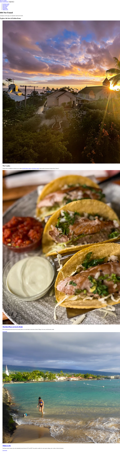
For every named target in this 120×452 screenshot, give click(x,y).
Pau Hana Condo (5, 3)
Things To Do (5, 9)
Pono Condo (5, 6)
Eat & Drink (4, 8)
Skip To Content (3, 0)
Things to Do (6, 445)
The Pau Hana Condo (26, 168)
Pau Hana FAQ (5, 5)
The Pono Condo (35, 168)
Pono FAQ (4, 7)
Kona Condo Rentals (4, 1)
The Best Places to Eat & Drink (12, 327)
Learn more (4, 331)
